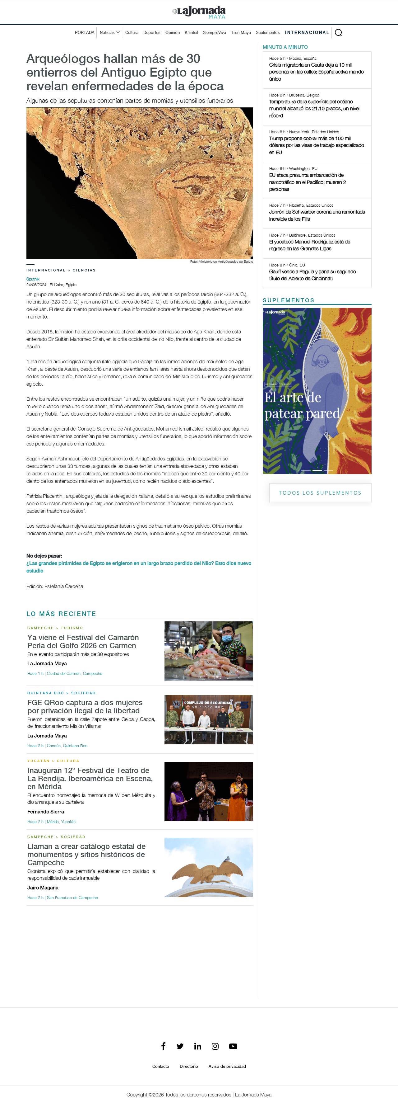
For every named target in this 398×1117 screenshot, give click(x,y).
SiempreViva (214, 33)
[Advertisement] (139, 954)
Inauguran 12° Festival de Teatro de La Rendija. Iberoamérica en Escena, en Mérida (90, 779)
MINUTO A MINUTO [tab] (285, 47)
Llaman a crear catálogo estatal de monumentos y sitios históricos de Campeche (86, 855)
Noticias (107, 33)
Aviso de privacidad (227, 1066)
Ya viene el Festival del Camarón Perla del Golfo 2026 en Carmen (83, 642)
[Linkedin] (198, 1047)
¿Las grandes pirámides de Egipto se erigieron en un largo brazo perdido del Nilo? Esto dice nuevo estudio (138, 567)
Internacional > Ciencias (61, 270)
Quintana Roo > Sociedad (61, 693)
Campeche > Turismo (55, 628)
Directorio (189, 1066)
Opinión (172, 33)
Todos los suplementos (320, 492)
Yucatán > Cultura (53, 761)
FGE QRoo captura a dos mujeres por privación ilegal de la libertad (84, 707)
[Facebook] (163, 1047)
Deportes (151, 33)
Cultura (131, 33)
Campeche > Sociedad (56, 837)
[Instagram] (215, 1047)
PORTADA (85, 33)
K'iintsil (191, 33)
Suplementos (268, 33)
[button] (271, 391)
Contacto (160, 1066)
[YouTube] (233, 1047)
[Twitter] (180, 1047)
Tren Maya (241, 33)
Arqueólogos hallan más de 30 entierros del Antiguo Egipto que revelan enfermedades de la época (125, 73)
